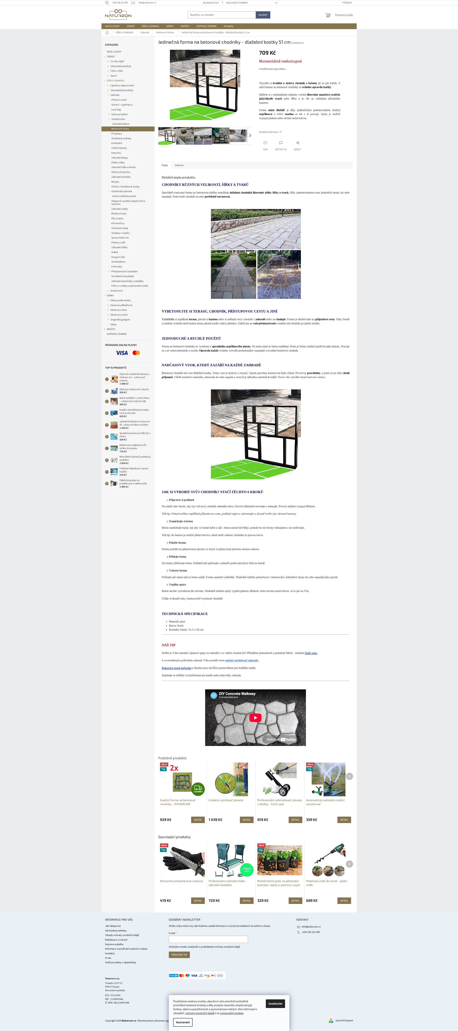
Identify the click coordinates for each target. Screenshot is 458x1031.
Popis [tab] (165, 165)
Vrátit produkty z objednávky (120, 962)
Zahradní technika (120, 177)
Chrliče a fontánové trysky (125, 187)
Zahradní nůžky (119, 247)
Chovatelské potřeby (121, 90)
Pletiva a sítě (118, 242)
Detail (198, 900)
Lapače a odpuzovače (122, 85)
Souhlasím (275, 1004)
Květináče (116, 143)
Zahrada (114, 95)
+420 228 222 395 (311, 932)
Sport (113, 76)
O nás (108, 958)
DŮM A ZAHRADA (115, 80)
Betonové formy (120, 129)
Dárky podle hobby (120, 300)
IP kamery (116, 134)
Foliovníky (116, 266)
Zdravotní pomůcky (120, 66)
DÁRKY (110, 295)
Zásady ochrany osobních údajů (122, 935)
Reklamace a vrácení (116, 940)
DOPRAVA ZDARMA (117, 334)
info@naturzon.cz (311, 927)
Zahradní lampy (119, 158)
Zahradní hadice (120, 124)
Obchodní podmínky (237, 2)
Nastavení (182, 1022)
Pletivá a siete (119, 100)
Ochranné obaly (119, 228)
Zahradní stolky (119, 209)
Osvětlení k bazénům (122, 276)
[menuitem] (112, 26)
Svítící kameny (119, 148)
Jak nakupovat (210, 2)
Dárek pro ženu (118, 310)
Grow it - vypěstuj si (122, 105)
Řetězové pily (118, 213)
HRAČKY (111, 329)
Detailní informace (269, 132)
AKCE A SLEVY (114, 52)
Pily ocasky (117, 218)
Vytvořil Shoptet (344, 1021)
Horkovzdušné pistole (124, 196)
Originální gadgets (120, 320)
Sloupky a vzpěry (120, 233)
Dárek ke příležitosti (121, 305)
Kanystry (116, 153)
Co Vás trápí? (117, 61)
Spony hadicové (120, 238)
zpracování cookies (231, 1013)
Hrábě (114, 252)
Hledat (263, 14)
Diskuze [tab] (179, 165)
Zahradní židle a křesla (123, 167)
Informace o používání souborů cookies (126, 949)
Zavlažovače (118, 119)
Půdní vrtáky (118, 162)
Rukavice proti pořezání (176, 667)
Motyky (115, 182)
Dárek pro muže (119, 315)
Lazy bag (116, 109)
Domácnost (116, 291)
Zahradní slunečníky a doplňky (127, 281)
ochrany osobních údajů (200, 1013)
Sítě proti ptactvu (120, 172)
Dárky (113, 324)
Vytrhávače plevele (121, 191)
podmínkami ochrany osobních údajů (220, 947)
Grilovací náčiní (119, 114)
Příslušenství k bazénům (124, 271)
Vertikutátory (118, 262)
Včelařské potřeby (121, 138)
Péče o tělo (116, 71)
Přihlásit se (179, 954)
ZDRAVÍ (110, 56)
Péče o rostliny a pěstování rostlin (129, 286)
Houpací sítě (118, 257)
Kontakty (110, 953)
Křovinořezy (118, 223)
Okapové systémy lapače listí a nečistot (128, 202)
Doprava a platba (114, 944)
